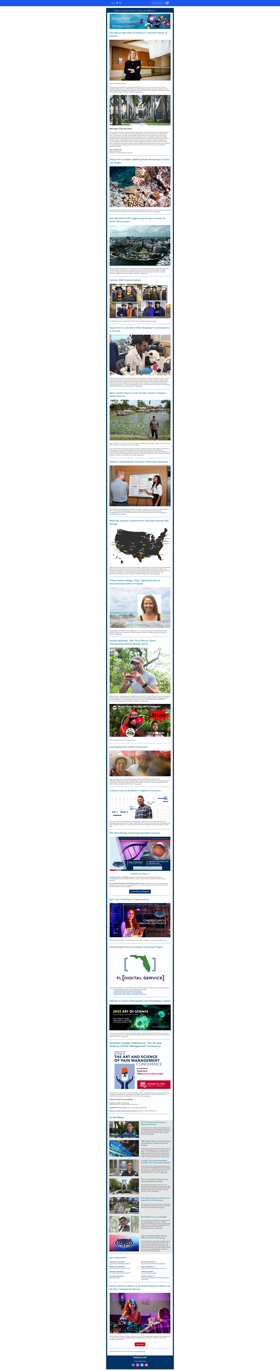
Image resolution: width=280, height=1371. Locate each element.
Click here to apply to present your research (123, 1111)
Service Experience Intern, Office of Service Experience (130, 989)
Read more (138, 92)
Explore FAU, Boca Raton (148, 1273)
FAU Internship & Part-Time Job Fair (120, 1273)
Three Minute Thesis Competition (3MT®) (156, 698)
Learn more (162, 940)
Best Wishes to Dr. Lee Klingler (154, 1217)
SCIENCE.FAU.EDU (140, 1357)
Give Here (140, 1344)
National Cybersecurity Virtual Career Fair (153, 1268)
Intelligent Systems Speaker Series (119, 1268)
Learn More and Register (140, 891)
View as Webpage (161, 11)
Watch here (150, 1134)
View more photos (151, 321)
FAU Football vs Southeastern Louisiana (153, 1263)
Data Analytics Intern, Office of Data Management (128, 992)
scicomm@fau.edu (139, 1351)
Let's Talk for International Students (119, 1263)
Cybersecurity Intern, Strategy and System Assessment (130, 994)
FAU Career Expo (114, 1277)
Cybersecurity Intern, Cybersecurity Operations (127, 991)
